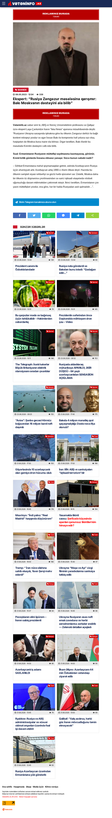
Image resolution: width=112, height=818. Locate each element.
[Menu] (5, 3)
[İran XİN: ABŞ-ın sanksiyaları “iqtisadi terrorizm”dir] (78, 450)
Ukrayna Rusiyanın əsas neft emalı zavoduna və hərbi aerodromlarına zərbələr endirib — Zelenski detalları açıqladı (77, 622)
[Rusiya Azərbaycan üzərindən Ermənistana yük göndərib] (34, 751)
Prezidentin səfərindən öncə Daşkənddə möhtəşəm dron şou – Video (75, 319)
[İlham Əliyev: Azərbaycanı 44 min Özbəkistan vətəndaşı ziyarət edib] (78, 650)
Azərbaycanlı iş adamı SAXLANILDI (28, 671)
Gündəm (94, 233)
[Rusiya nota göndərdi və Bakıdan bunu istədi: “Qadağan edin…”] (78, 246)
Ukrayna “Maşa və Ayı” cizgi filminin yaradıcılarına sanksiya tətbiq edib (77, 571)
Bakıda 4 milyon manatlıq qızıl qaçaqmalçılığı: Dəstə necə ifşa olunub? (77, 424)
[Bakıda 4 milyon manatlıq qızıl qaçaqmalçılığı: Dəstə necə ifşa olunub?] (78, 400)
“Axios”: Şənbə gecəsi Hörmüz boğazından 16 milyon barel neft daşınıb (33, 424)
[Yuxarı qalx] (104, 810)
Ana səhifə (7, 786)
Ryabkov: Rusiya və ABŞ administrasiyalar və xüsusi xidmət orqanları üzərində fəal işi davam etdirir (32, 723)
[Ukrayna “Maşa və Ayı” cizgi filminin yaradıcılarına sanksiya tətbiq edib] (78, 548)
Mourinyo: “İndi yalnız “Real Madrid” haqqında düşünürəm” (34, 517)
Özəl (95, 436)
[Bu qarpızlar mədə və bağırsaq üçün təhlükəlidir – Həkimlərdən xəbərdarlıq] (34, 295)
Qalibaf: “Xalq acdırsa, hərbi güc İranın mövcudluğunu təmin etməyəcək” (77, 722)
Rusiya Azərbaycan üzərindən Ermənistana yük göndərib (33, 773)
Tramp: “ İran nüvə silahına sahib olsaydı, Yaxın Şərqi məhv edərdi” (33, 571)
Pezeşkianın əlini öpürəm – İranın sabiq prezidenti (30, 618)
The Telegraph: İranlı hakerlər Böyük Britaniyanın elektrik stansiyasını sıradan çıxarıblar (32, 368)
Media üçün (38, 786)
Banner (22, 90)
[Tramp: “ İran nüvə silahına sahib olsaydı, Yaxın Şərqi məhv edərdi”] (34, 548)
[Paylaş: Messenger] (63, 215)
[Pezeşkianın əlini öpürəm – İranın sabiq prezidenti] (34, 597)
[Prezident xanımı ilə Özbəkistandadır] (34, 246)
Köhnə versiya (51, 786)
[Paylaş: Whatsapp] (48, 215)
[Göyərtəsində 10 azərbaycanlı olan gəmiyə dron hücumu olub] (34, 450)
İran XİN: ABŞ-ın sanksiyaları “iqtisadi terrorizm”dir (75, 471)
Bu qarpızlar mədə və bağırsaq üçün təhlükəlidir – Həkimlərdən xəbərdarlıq (33, 319)
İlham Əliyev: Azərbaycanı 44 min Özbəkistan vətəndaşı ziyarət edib (76, 673)
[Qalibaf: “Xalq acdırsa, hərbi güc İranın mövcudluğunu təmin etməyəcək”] (78, 699)
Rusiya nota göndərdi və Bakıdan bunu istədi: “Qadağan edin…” (77, 269)
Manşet (51, 282)
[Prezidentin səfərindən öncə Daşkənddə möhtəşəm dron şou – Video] (78, 295)
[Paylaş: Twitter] (34, 215)
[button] (92, 215)
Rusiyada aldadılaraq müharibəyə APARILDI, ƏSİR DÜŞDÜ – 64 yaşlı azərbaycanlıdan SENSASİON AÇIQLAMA (76, 371)
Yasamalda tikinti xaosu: (77, 520)
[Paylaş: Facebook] (19, 215)
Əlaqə (28, 786)
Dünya (51, 584)
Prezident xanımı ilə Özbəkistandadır (26, 267)
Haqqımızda (19, 786)
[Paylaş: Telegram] (77, 215)
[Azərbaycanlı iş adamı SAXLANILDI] (34, 650)
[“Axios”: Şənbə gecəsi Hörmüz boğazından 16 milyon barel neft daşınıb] (34, 400)
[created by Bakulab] (7, 809)
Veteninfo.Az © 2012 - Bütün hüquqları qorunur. (19, 797)
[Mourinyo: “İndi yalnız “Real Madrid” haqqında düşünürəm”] (34, 495)
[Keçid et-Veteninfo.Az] (25, 3)
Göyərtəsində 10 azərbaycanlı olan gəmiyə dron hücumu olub (33, 471)
